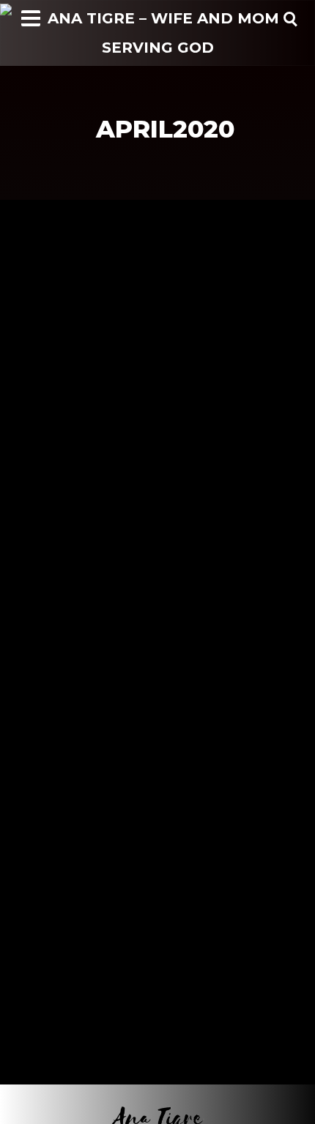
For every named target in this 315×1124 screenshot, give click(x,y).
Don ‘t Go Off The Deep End (118, 358)
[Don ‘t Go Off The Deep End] (157, 265)
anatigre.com (46, 377)
